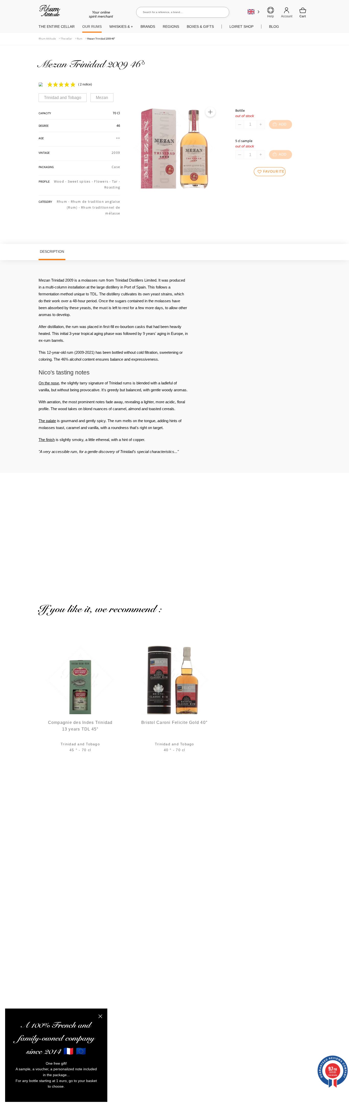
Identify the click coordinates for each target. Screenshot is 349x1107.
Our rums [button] (92, 26)
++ (118, 138)
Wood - (61, 181)
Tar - (116, 181)
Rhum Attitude (49, 12)
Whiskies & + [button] (121, 26)
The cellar (66, 38)
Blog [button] (274, 26)
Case (116, 167)
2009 (116, 152)
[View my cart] (302, 12)
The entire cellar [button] (57, 26)
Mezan (102, 97)
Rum (79, 38)
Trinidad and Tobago (62, 97)
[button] (210, 112)
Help (270, 16)
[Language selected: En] (253, 11)
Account (286, 16)
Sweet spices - (81, 181)
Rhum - (64, 201)
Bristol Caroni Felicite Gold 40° (174, 722)
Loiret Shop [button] (241, 26)
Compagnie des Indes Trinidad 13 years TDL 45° (80, 725)
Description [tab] (52, 251)
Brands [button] (148, 26)
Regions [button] (171, 26)
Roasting (112, 187)
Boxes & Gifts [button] (200, 26)
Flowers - (103, 181)
